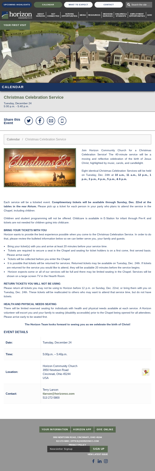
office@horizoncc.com (85, 441)
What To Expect (78, 5)
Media (83, 15)
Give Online (105, 429)
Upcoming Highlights (17, 5)
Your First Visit (15, 25)
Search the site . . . (140, 4)
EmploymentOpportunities (137, 15)
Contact (109, 5)
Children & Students (121, 15)
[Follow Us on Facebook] (93, 461)
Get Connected (53, 15)
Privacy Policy (77, 445)
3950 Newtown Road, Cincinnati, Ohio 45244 (77, 437)
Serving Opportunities (69, 15)
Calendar (48, 5)
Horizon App (82, 429)
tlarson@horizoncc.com (58, 393)
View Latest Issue (98, 454)
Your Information (55, 429)
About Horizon (40, 15)
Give (149, 15)
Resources (94, 15)
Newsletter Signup (61, 449)
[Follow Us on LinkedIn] (100, 461)
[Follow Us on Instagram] (106, 461)
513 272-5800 (62, 441)
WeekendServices (108, 15)
